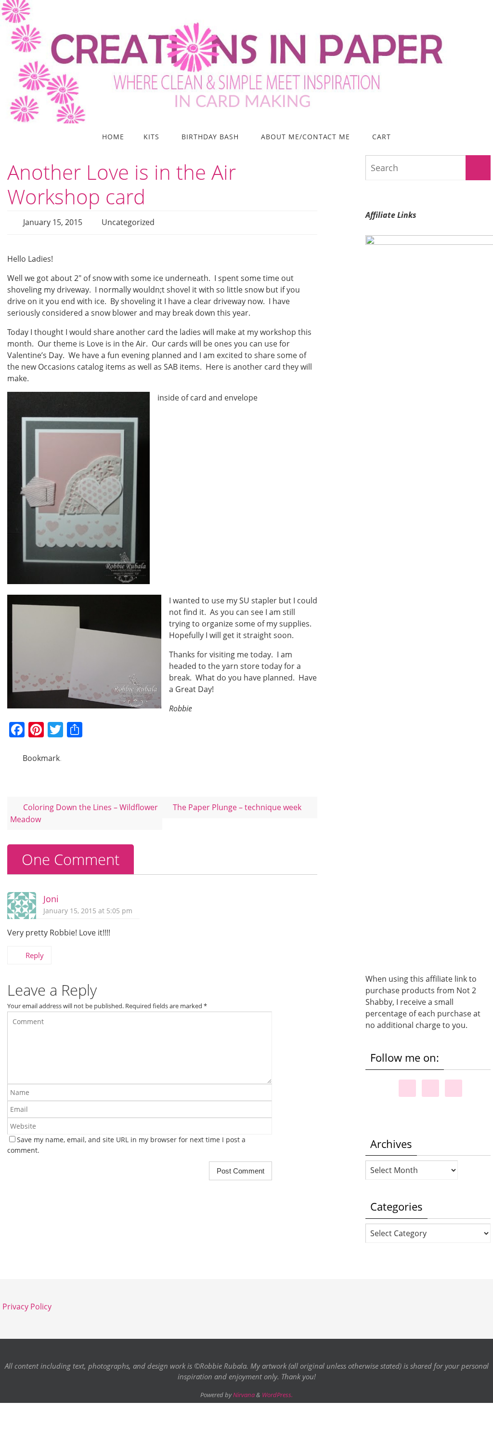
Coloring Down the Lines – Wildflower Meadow (83, 808)
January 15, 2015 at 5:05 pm (87, 905)
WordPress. (277, 1394)
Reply (35, 950)
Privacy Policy (27, 1306)
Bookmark (41, 754)
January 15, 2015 (52, 221)
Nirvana (244, 1394)
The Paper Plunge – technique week (238, 802)
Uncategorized (128, 221)
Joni (51, 893)
